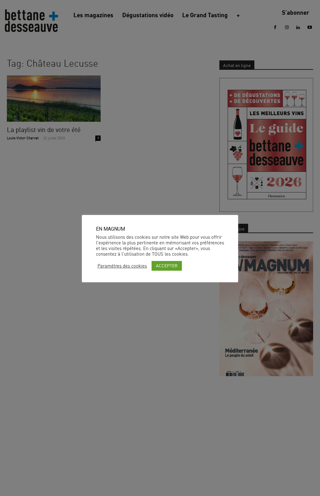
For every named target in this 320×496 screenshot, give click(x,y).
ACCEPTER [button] (167, 265)
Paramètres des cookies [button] (122, 266)
